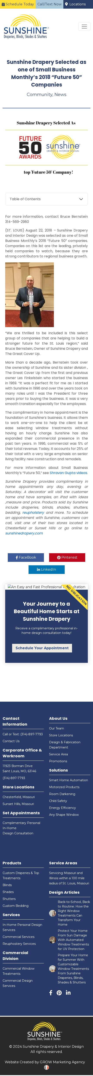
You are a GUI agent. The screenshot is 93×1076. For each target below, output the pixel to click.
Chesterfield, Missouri (19, 797)
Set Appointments (21, 813)
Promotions (58, 761)
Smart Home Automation (68, 780)
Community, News (46, 94)
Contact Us (11, 741)
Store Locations (18, 787)
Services (11, 914)
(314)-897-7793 (14, 778)
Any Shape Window (64, 815)
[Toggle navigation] (84, 26)
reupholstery (33, 512)
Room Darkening (62, 794)
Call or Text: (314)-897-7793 (23, 734)
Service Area (58, 754)
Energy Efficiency (62, 808)
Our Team (56, 728)
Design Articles (64, 892)
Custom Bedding (16, 906)
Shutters (9, 899)
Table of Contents (25, 199)
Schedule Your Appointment (42, 648)
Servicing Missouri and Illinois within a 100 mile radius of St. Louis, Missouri (69, 878)
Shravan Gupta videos (68, 472)
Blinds (7, 885)
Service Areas (63, 863)
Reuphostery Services (19, 944)
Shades (8, 892)
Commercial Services (18, 937)
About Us (58, 718)
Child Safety (58, 801)
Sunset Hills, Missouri (18, 804)
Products (12, 863)
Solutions (58, 770)
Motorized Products (64, 787)
